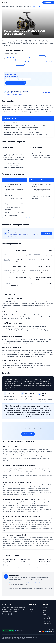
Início (3, 6)
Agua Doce (26, 6)
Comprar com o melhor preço (15, 83)
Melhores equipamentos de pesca (48, 608)
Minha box (32, 607)
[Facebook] (3, 614)
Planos (31, 609)
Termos (50, 638)
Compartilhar (39, 582)
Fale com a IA (47, 2)
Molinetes (19, 6)
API (52, 637)
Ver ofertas (27, 434)
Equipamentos (10, 6)
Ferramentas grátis (48, 623)
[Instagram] (5, 614)
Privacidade (44, 638)
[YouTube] (11, 614)
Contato (48, 637)
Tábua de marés (47, 621)
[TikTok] (8, 614)
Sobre (43, 637)
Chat (30, 611)
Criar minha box (46, 233)
